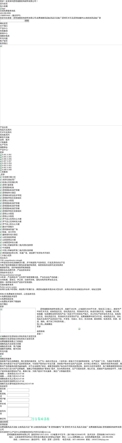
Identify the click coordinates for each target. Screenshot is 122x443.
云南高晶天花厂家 (25, 427)
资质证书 (32, 432)
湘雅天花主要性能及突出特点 (12, 384)
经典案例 (4, 31)
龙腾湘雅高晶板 (95, 427)
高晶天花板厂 (82, 427)
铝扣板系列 (5, 135)
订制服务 (4, 142)
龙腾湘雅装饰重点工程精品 (11, 341)
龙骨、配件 (5, 140)
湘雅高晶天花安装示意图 (10, 344)
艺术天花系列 (5, 132)
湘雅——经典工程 (7, 376)
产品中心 (4, 28)
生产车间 (4, 145)
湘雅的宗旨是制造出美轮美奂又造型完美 (17, 339)
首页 (2, 432)
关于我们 (4, 26)
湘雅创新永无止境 (7, 379)
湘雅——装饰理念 (7, 374)
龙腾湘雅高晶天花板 (8, 427)
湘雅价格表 (5, 36)
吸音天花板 (5, 137)
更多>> (40, 334)
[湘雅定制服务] (1, 356)
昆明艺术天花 (70, 427)
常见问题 (4, 38)
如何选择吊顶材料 (7, 381)
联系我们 (4, 43)
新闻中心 (4, 33)
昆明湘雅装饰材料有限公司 (24, 1)
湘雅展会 (4, 147)
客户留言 (4, 41)
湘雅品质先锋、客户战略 (10, 346)
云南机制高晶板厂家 (42, 427)
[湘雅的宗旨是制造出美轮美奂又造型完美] (18, 336)
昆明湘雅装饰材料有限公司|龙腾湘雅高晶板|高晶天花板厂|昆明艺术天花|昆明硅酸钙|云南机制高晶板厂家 (57, 18)
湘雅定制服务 (5, 359)
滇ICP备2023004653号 (76, 434)
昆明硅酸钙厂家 (57, 427)
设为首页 (4, 4)
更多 (2, 152)
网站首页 (4, 23)
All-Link (47, 432)
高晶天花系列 (5, 130)
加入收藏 (4, 6)
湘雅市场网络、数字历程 (10, 349)
